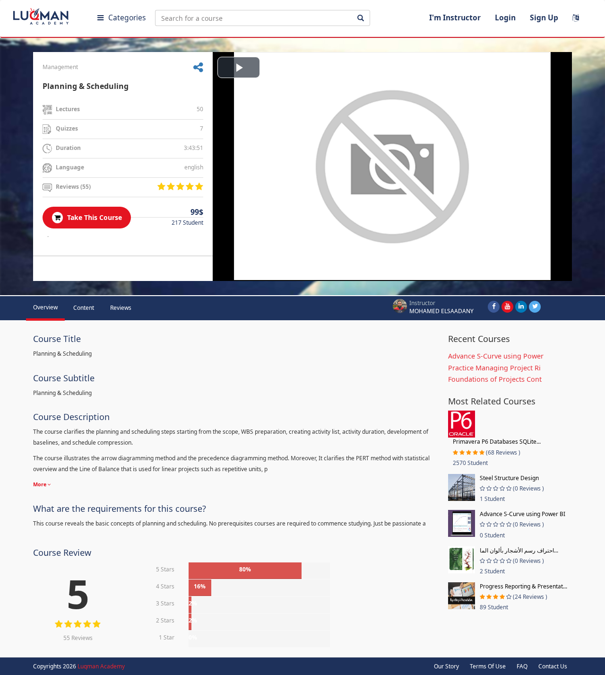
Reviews (120, 308)
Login (505, 17)
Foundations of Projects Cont (495, 379)
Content (83, 308)
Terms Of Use (488, 666)
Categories (127, 17)
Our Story (446, 666)
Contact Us (552, 666)
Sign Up (544, 17)
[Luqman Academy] (47, 14)
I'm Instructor (455, 17)
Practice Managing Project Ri (494, 367)
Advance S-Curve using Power (496, 355)
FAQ (522, 666)
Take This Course (93, 217)
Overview (45, 307)
